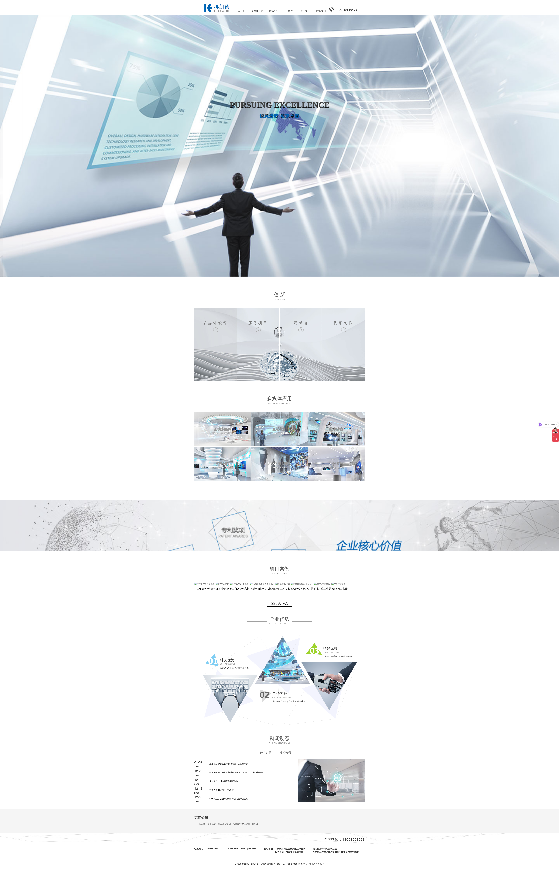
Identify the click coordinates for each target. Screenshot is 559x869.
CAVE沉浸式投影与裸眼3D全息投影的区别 (228, 798)
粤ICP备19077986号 (313, 863)
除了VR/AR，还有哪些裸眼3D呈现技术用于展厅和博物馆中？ (237, 772)
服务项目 (273, 11)
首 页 (241, 11)
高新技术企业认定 (207, 823)
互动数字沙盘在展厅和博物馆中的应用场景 (228, 763)
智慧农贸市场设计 (241, 823)
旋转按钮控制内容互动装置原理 (223, 781)
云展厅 (289, 11)
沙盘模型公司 (224, 823)
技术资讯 (285, 752)
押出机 (255, 823)
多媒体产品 (257, 11)
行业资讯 (265, 752)
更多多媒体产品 (279, 603)
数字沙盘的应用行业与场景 (221, 789)
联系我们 (321, 11)
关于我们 (305, 11)
